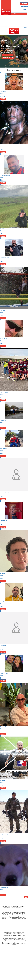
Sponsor (3, 98)
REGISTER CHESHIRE (7, 55)
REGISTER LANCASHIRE (7, 57)
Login (14, 13)
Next (26, 897)
